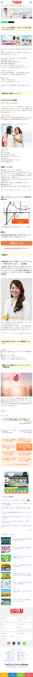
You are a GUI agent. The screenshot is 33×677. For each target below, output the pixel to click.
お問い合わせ (20, 627)
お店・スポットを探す (4, 675)
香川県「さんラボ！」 (21, 656)
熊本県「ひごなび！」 (21, 651)
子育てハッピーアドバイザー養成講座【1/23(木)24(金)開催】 (7, 431)
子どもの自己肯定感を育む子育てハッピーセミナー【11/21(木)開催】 (26, 431)
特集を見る (29, 675)
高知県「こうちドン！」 (22, 660)
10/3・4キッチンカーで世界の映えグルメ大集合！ (13, 500)
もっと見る (29, 530)
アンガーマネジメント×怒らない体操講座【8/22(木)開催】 (9, 459)
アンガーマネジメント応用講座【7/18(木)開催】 (16, 464)
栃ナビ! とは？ (17, 614)
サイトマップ (4, 629)
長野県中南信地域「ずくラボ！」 (23, 655)
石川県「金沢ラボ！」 (11, 659)
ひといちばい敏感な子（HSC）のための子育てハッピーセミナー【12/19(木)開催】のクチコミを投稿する (16, 419)
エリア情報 (21, 675)
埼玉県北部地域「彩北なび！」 (10, 660)
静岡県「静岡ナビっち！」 (11, 652)
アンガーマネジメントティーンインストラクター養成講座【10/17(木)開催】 (24, 453)
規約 (2, 627)
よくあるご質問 (20, 624)
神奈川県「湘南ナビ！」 (11, 658)
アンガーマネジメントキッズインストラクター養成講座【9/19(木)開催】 (24, 459)
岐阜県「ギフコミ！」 (11, 655)
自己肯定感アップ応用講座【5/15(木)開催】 (8, 440)
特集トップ (16, 430)
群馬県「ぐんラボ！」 (11, 656)
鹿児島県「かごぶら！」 (22, 659)
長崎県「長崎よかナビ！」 (22, 652)
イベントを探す (12, 675)
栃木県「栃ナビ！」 (12, 651)
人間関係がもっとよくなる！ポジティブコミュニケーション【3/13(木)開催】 (24, 440)
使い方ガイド (4, 624)
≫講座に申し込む (16, 243)
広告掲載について (5, 633)
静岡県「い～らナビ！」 (22, 658)
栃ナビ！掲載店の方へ (21, 633)
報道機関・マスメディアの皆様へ (8, 636)
